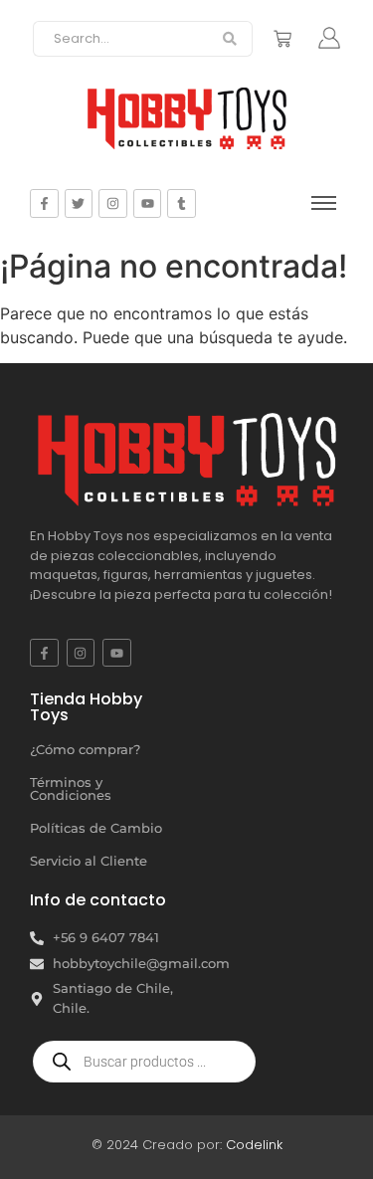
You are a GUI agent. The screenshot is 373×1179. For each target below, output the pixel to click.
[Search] (230, 39)
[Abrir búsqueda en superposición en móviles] (144, 1061)
